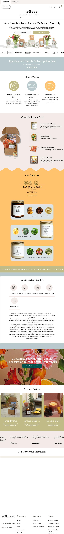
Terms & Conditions (38, 526)
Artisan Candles (32, 421)
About (19, 520)
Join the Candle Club (32, 366)
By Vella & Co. (53, 421)
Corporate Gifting (53, 526)
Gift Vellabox (41, 32)
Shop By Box (11, 421)
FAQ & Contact (37, 520)
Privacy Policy (37, 523)
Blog (18, 526)
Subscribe (23, 32)
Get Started (6, 7)
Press (18, 523)
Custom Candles (53, 520)
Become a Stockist (53, 523)
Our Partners (21, 529)
